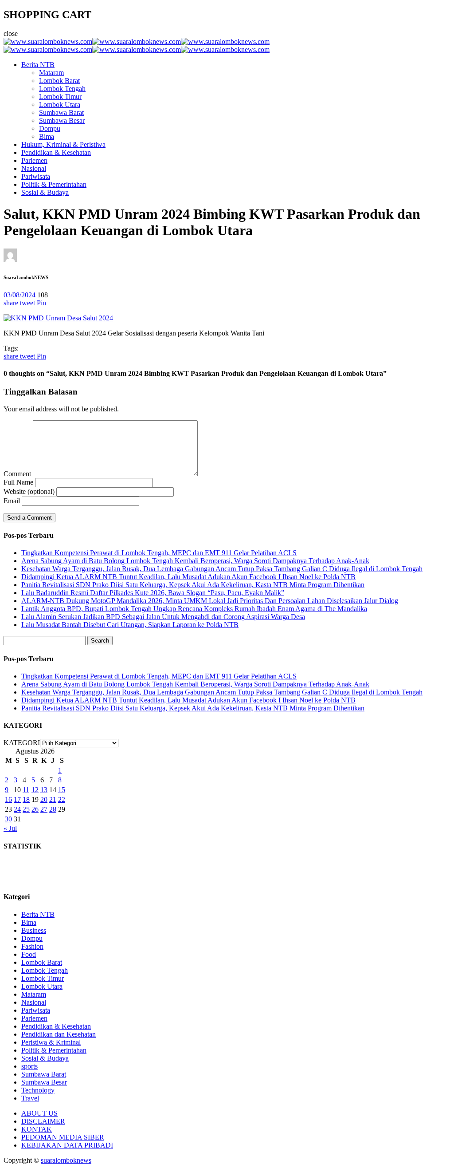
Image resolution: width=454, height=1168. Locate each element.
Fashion (32, 946)
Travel (30, 1098)
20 (43, 799)
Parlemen (34, 160)
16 (8, 799)
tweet (28, 303)
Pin (41, 303)
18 (26, 799)
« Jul (10, 828)
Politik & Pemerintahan (53, 184)
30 (8, 819)
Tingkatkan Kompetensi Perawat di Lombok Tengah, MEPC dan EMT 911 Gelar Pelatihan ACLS (159, 552)
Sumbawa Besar (62, 120)
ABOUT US (39, 1113)
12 (35, 789)
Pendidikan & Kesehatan (56, 152)
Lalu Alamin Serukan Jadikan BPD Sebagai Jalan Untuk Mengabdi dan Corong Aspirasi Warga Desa (163, 616)
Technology (38, 1090)
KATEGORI (22, 742)
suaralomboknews (66, 1160)
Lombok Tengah (62, 88)
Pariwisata (35, 176)
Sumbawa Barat (61, 112)
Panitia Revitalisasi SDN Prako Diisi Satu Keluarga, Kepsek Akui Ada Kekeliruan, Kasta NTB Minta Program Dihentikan (192, 584)
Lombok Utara (59, 104)
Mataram (51, 72)
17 (17, 799)
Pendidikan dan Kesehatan (58, 1034)
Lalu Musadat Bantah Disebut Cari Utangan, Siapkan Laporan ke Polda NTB (130, 624)
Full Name (18, 482)
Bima (46, 136)
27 (43, 809)
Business (33, 930)
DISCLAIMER (43, 1121)
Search (100, 640)
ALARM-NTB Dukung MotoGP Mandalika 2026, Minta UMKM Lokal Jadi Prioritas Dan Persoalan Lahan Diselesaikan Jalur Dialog (209, 600)
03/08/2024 (19, 295)
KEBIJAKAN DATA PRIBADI (67, 1145)
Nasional (33, 168)
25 (26, 809)
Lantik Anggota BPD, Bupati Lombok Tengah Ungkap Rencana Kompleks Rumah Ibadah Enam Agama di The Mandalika (194, 608)
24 (17, 809)
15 (61, 789)
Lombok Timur (60, 96)
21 (52, 799)
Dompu (49, 128)
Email (12, 501)
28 (52, 809)
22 (61, 799)
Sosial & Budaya (45, 192)
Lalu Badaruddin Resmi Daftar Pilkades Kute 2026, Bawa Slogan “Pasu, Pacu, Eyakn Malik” (152, 592)
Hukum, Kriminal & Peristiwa (63, 144)
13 (43, 789)
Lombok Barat (59, 80)
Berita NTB (38, 64)
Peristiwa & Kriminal (51, 1042)
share (12, 303)
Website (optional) (29, 491)
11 (26, 789)
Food (28, 954)
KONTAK (36, 1129)
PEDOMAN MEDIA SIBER (62, 1137)
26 (35, 809)
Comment (17, 473)
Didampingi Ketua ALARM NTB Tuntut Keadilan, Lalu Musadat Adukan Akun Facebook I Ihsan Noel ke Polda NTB (188, 576)
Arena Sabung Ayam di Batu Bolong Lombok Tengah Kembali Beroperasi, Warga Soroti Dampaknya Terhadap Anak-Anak (195, 560)
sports (29, 1066)
